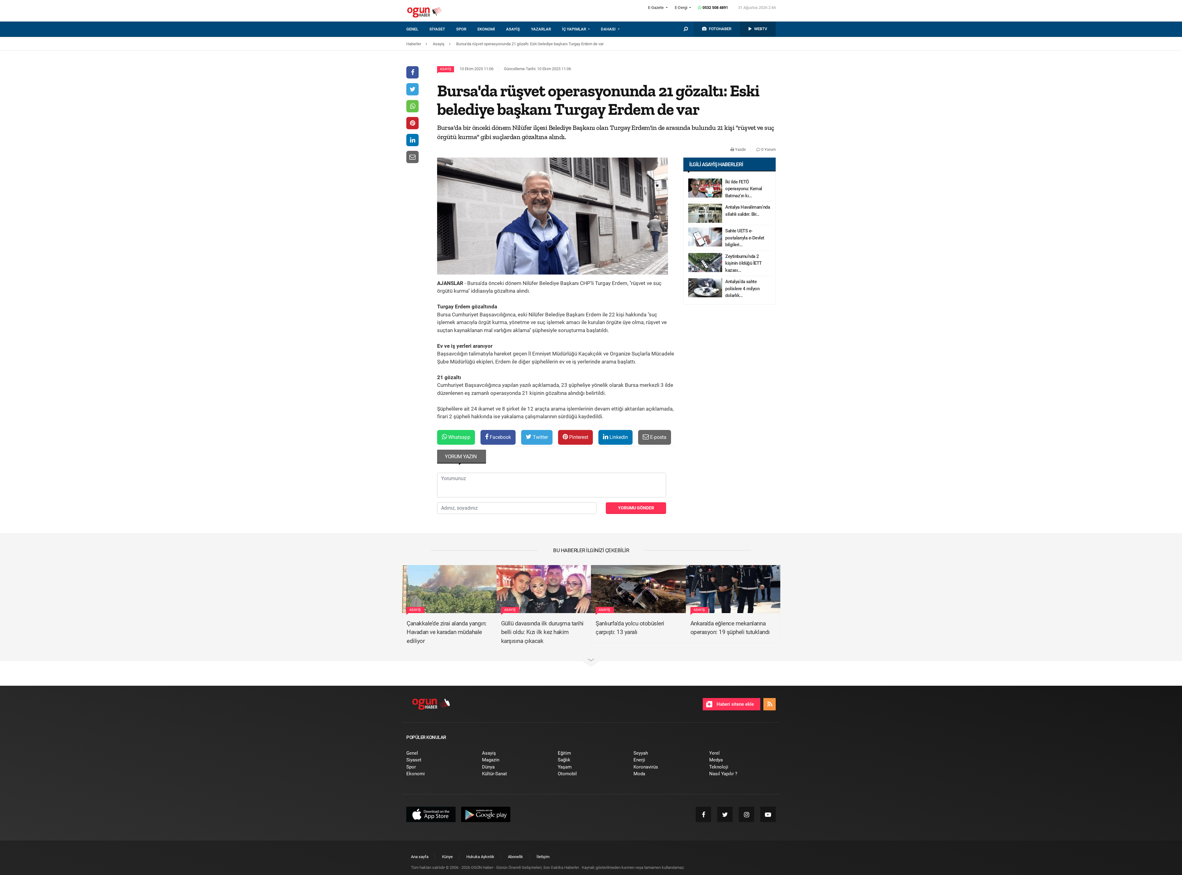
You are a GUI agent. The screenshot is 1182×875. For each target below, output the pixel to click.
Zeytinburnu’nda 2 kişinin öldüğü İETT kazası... (743, 263)
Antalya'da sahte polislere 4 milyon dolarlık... (742, 288)
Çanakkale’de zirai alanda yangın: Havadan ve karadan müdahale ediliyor (447, 632)
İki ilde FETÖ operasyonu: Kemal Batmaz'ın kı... (743, 189)
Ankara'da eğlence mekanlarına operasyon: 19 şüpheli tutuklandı (730, 628)
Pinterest (578, 437)
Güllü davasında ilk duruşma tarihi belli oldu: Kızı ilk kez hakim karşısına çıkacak (542, 632)
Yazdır (740, 149)
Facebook (499, 437)
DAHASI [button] (609, 29)
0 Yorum (768, 149)
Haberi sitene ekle (734, 704)
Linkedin (618, 437)
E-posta (657, 437)
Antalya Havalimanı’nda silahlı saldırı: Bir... (747, 210)
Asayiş (445, 69)
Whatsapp (458, 437)
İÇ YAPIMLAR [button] (574, 29)
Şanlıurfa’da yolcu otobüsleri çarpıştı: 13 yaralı (630, 628)
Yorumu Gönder (636, 507)
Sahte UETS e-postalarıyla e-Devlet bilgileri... (744, 237)
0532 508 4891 (715, 7)
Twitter (540, 437)
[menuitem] (417, 29)
